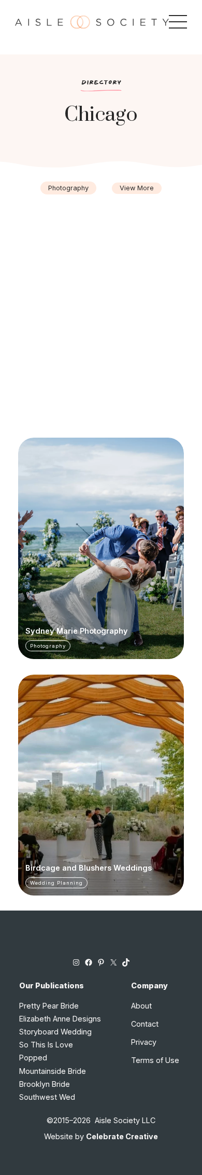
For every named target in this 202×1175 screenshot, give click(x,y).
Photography (68, 188)
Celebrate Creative (122, 1136)
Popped (33, 1057)
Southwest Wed (47, 1097)
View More (137, 188)
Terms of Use (155, 1060)
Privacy (143, 1042)
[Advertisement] (101, 300)
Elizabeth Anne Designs (60, 1018)
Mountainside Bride (52, 1071)
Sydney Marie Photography (76, 631)
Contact (144, 1023)
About (141, 1005)
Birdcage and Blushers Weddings (88, 868)
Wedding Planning (56, 883)
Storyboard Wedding (55, 1031)
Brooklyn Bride (44, 1084)
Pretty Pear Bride (49, 1005)
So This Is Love (46, 1044)
